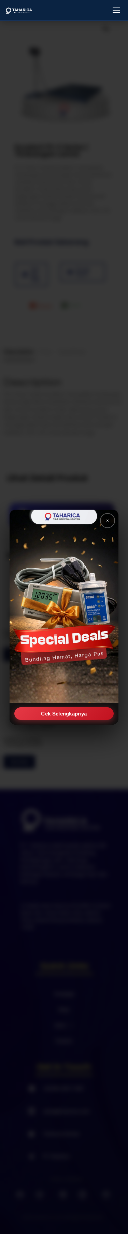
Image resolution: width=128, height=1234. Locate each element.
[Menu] (116, 10)
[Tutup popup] (107, 520)
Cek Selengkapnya (64, 713)
